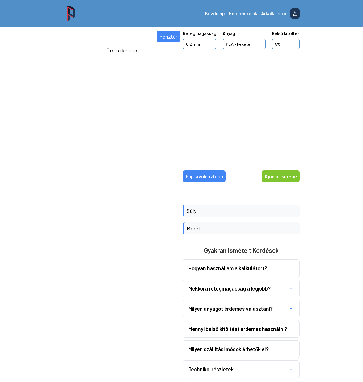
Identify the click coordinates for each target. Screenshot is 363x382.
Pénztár (168, 36)
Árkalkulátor (273, 13)
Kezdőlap (215, 13)
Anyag (229, 33)
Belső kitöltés (286, 33)
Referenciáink (243, 13)
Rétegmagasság (199, 33)
